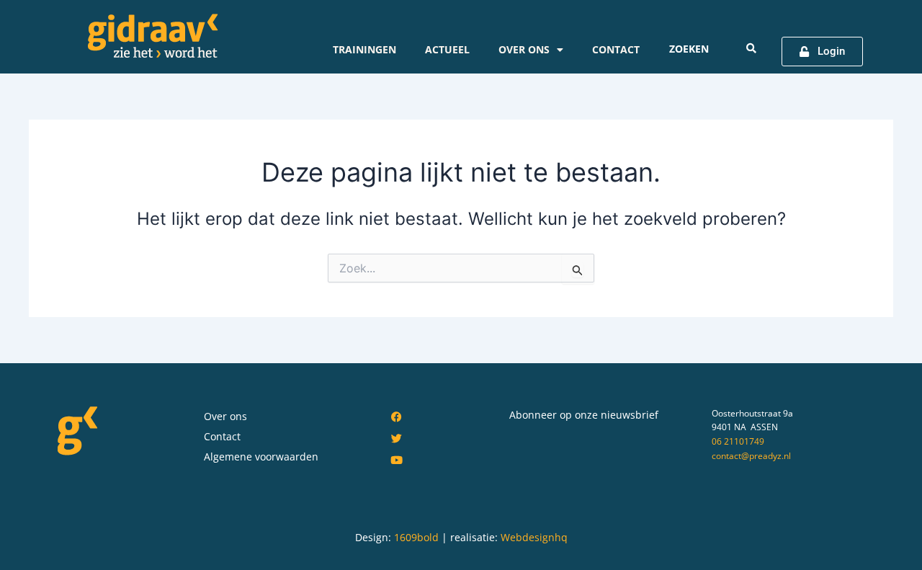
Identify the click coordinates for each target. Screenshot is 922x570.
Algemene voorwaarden (261, 456)
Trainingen (364, 49)
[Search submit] (751, 48)
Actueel (447, 49)
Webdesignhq (534, 537)
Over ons (524, 49)
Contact (616, 49)
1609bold (416, 537)
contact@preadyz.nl (751, 456)
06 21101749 (738, 441)
